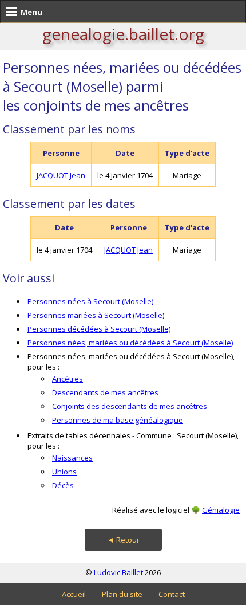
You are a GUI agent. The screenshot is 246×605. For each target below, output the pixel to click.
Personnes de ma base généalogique (117, 420)
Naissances (72, 458)
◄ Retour (123, 540)
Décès (63, 485)
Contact (171, 594)
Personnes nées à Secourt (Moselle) (90, 301)
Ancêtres (67, 379)
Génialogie (221, 510)
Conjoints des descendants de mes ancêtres (129, 406)
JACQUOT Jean (61, 175)
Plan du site (122, 594)
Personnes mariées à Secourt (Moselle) (95, 315)
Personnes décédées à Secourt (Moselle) (98, 329)
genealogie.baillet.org (123, 34)
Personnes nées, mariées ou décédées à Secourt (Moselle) (130, 342)
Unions (64, 471)
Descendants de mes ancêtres (105, 392)
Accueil (74, 594)
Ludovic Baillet (118, 572)
